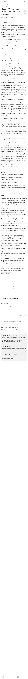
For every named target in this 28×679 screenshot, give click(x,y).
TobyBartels (5, 335)
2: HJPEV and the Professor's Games (12, 6)
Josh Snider (5, 346)
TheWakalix (5, 324)
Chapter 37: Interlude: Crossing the (10, 10)
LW (5, 2)
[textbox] (13, 308)
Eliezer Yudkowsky (6, 14)
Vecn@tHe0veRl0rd (7, 354)
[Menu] (2, 2)
